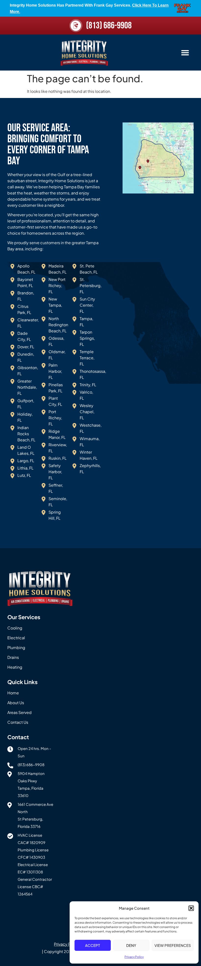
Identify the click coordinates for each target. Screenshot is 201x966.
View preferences (172, 945)
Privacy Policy (134, 957)
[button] (191, 908)
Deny (131, 945)
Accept (92, 945)
